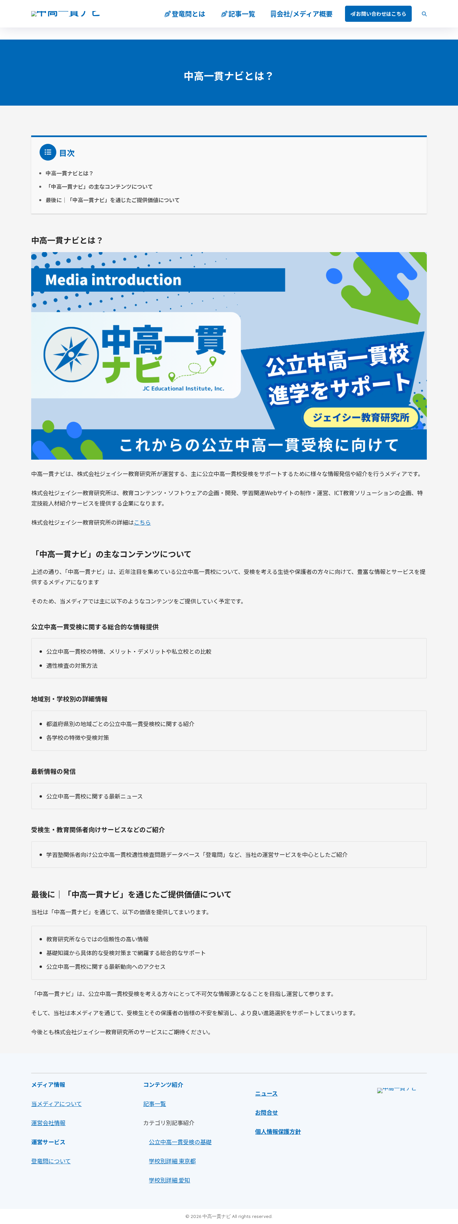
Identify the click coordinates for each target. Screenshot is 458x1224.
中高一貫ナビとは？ (70, 173)
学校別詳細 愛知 (169, 1180)
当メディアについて (56, 1103)
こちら (142, 522)
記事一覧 (241, 13)
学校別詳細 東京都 (172, 1161)
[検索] (421, 13)
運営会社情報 (48, 1122)
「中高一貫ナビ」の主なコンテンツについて (99, 186)
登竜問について (51, 1161)
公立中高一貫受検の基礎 (180, 1142)
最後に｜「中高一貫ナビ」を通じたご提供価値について (113, 200)
